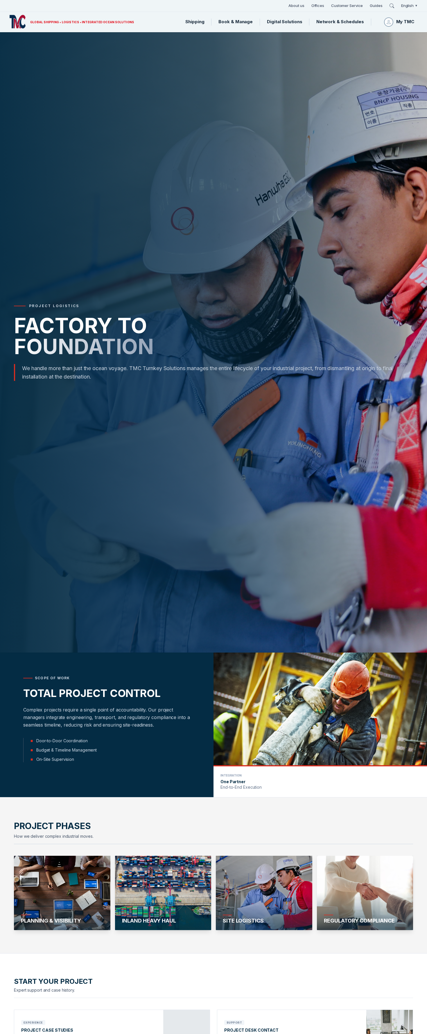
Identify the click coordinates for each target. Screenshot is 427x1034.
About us (296, 5)
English (409, 5)
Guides (376, 5)
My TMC (405, 21)
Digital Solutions (284, 21)
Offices (317, 5)
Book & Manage (235, 21)
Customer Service (347, 5)
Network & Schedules (340, 21)
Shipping (194, 21)
